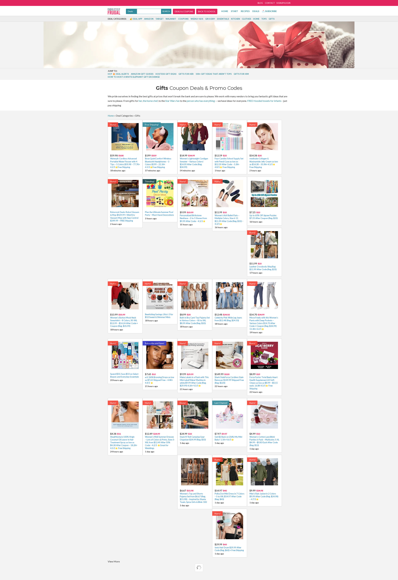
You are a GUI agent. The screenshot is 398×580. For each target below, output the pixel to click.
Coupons (183, 19)
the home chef (150, 100)
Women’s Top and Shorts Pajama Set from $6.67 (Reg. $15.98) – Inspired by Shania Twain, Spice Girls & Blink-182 (193, 496)
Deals (255, 11)
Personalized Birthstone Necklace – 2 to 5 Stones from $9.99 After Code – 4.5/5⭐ (193, 216)
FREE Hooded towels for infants (264, 100)
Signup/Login (283, 3)
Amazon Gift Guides (142, 74)
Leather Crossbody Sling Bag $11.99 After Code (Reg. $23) (263, 266)
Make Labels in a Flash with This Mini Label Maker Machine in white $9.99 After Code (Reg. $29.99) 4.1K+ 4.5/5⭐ (194, 380)
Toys (264, 19)
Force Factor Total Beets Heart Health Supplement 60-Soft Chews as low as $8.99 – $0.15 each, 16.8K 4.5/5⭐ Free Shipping (264, 381)
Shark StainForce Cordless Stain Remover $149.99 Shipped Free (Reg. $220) (229, 378)
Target (159, 19)
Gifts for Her (186, 74)
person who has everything (201, 100)
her (140, 100)
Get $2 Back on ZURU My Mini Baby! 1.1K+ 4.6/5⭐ (228, 436)
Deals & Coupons (184, 11)
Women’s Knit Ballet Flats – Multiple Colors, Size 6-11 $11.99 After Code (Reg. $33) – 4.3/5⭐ (229, 218)
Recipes (245, 11)
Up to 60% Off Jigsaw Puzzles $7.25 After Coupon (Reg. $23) (264, 215)
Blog (260, 3)
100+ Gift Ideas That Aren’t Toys (214, 74)
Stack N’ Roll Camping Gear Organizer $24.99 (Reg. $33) (193, 436)
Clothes (246, 19)
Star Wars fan (172, 100)
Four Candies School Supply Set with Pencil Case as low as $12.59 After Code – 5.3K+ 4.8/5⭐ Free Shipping (229, 161)
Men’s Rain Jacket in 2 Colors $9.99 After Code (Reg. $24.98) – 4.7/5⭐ (264, 494)
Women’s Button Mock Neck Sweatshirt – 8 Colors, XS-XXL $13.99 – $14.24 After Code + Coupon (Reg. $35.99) (124, 320)
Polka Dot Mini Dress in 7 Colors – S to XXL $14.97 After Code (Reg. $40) (229, 494)
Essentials (223, 19)
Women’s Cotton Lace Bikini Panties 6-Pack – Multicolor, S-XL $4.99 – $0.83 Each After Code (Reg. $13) (264, 439)
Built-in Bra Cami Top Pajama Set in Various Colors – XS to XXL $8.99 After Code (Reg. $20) (195, 318)
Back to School (206, 11)
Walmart (171, 19)
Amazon (148, 19)
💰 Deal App (136, 19)
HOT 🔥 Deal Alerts (118, 74)
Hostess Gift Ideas (165, 74)
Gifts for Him (241, 74)
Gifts (272, 19)
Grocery (210, 19)
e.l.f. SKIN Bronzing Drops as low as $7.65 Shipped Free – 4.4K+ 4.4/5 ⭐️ (159, 378)
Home (224, 11)
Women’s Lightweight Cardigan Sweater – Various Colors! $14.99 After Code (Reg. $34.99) (194, 161)
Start (234, 11)
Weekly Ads (197, 19)
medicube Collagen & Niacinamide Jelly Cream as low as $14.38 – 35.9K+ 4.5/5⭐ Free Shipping (264, 161)
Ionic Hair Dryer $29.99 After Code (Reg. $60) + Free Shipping (229, 547)
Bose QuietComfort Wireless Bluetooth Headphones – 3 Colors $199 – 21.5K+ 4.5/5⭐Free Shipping (158, 161)
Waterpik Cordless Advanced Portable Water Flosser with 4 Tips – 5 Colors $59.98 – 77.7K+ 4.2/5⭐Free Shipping (125, 161)
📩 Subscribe (269, 11)
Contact (270, 3)
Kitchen (235, 19)
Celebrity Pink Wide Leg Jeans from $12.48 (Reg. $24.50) (228, 317)
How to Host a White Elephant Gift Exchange (134, 77)
